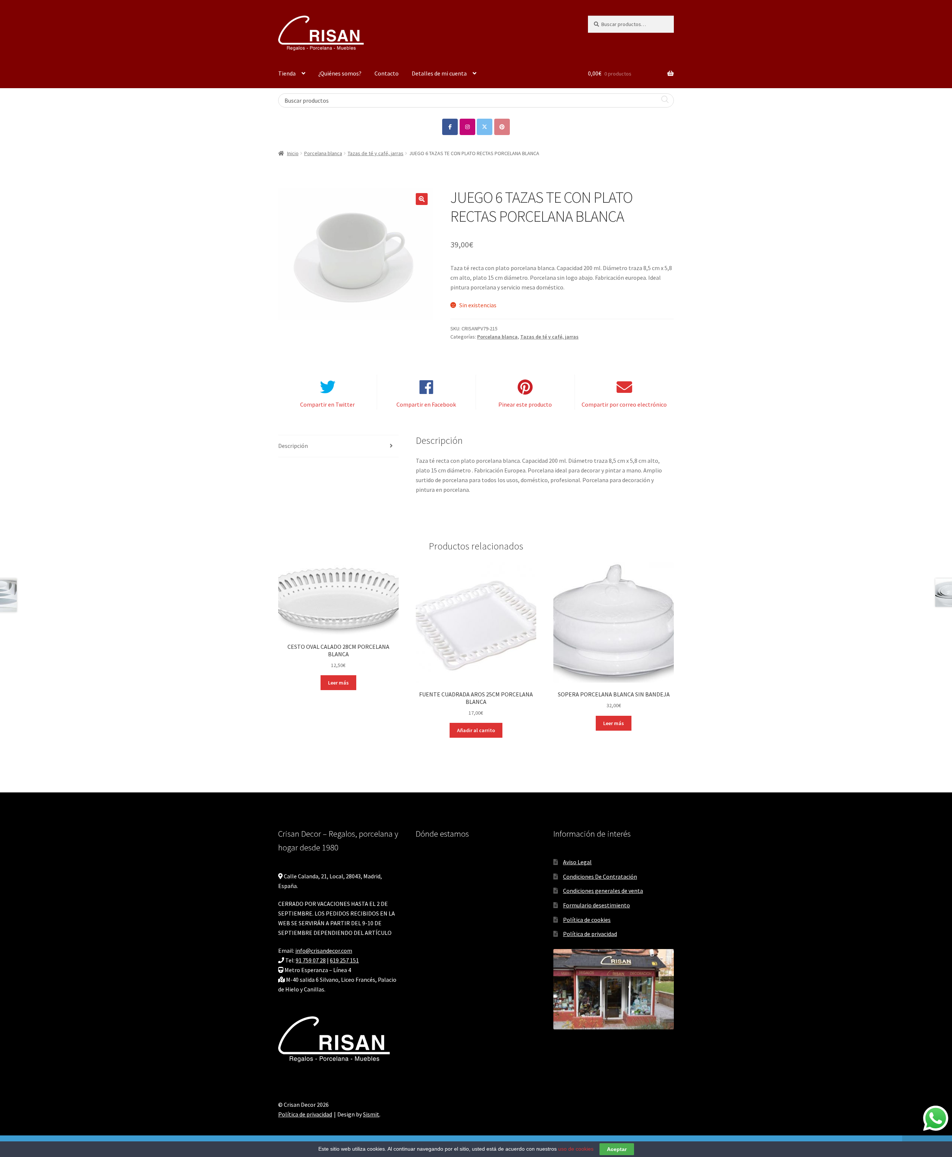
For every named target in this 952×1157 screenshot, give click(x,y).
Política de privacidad (590, 934)
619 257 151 (344, 960)
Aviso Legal (577, 862)
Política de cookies (587, 919)
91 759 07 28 (311, 960)
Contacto (386, 73)
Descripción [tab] (293, 445)
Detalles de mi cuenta (439, 73)
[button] (422, 199)
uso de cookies (576, 1149)
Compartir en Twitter (327, 404)
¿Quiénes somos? (339, 73)
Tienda (287, 73)
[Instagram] (467, 127)
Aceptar (617, 1149)
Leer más (338, 682)
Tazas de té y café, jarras (375, 153)
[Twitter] (484, 127)
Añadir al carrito (476, 730)
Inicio (293, 153)
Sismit (371, 1114)
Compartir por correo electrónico (624, 404)
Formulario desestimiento (596, 905)
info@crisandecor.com (323, 950)
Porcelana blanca (323, 153)
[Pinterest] (502, 127)
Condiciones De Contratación (600, 876)
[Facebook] (450, 127)
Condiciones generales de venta (603, 890)
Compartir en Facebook (426, 404)
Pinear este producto (525, 404)
